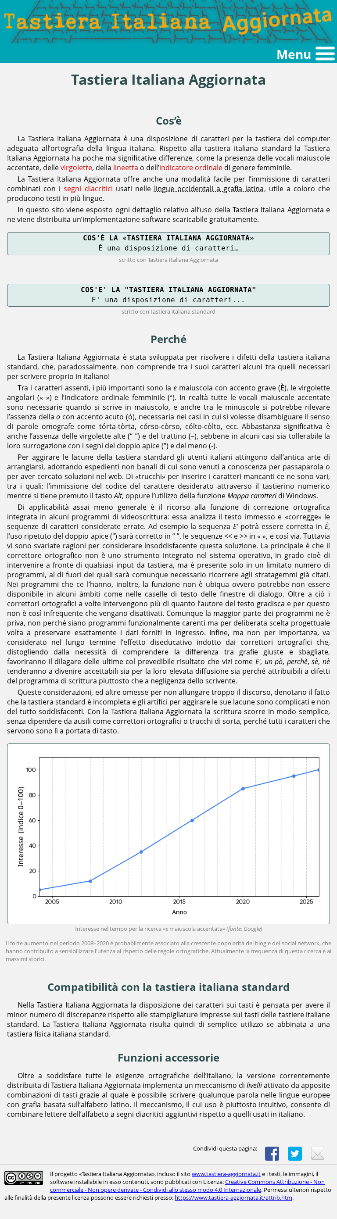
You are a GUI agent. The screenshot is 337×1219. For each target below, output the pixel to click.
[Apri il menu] (168, 54)
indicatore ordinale (190, 167)
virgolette (76, 167)
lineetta (125, 167)
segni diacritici (88, 188)
